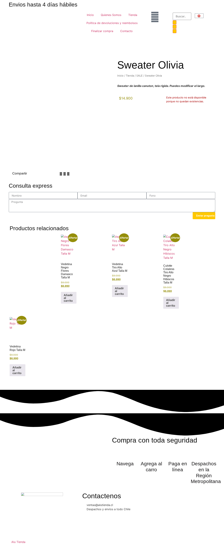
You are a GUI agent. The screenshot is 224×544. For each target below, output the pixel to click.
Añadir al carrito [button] (68, 297)
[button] (60, 174)
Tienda (132, 15)
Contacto (126, 31)
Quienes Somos (111, 15)
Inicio (90, 15)
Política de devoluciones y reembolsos (112, 23)
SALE (139, 75)
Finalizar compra (102, 31)
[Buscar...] (182, 16)
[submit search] (174, 22)
